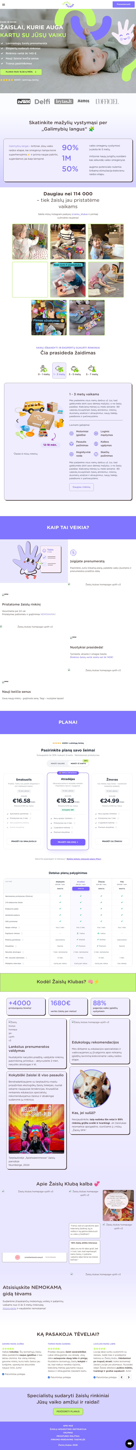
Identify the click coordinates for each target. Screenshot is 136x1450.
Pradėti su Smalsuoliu (24, 841)
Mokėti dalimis (58, 763)
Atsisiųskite (9, 1308)
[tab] (43, 370)
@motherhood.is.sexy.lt (33, 1257)
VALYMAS (68, 1433)
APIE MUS (68, 1426)
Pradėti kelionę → (68, 842)
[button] (3, 4)
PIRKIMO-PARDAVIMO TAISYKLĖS (68, 1440)
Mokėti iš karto (79, 762)
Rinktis (60, 889)
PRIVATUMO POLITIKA (68, 1436)
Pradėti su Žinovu (112, 841)
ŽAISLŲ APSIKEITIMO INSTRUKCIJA (68, 1429)
